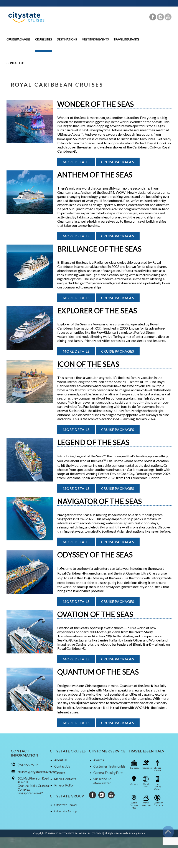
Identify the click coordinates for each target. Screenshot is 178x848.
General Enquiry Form (108, 773)
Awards (98, 760)
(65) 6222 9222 (28, 765)
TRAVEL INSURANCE (126, 39)
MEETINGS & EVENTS (95, 39)
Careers (60, 773)
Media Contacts (65, 779)
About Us (61, 760)
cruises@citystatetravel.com (37, 772)
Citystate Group (65, 811)
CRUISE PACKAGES (18, 39)
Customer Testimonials (109, 766)
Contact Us (62, 766)
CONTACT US (15, 63)
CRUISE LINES (43, 39)
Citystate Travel (65, 805)
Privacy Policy (64, 785)
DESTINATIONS (67, 39)
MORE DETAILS (76, 162)
